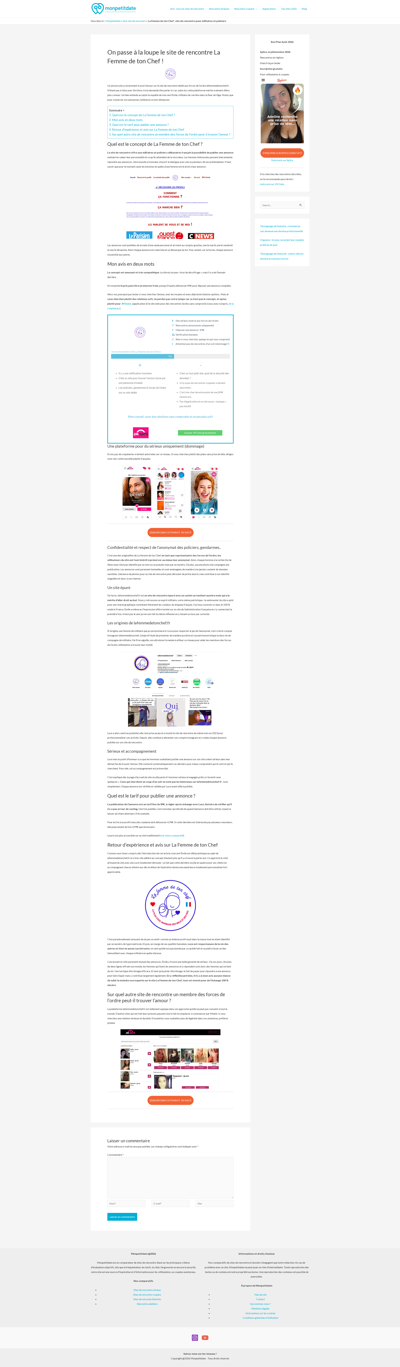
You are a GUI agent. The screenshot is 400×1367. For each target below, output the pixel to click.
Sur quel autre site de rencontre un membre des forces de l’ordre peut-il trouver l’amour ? (171, 134)
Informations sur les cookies (260, 1313)
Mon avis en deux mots (127, 120)
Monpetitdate (113, 20)
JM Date (126, 303)
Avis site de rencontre (134, 20)
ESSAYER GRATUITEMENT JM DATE (170, 532)
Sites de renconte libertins (147, 1299)
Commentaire (115, 1154)
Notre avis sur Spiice (282, 160)
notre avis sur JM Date (272, 184)
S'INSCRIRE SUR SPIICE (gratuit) (282, 152)
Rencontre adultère (147, 1303)
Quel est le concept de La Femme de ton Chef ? (143, 115)
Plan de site (260, 1294)
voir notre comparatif (171, 835)
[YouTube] (205, 1337)
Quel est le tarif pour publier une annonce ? (140, 124)
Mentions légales (260, 1308)
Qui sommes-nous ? (260, 1303)
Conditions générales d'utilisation (260, 1317)
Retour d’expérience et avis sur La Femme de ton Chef (148, 129)
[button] (255, 8)
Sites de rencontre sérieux (147, 1289)
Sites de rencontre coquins (147, 1294)
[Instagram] (194, 1337)
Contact (260, 1299)
